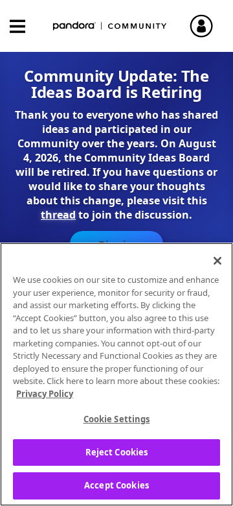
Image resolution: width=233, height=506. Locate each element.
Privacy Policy (44, 394)
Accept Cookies (116, 485)
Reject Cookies (116, 452)
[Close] (217, 261)
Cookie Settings (116, 419)
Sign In (207, 26)
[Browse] (24, 26)
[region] (116, 374)
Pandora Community (110, 26)
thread (58, 215)
